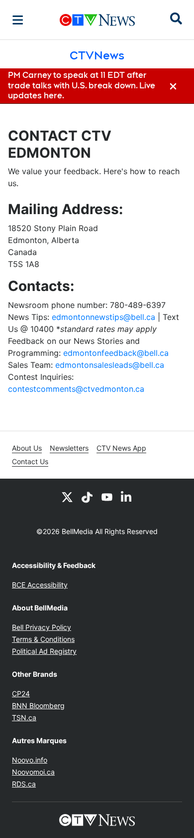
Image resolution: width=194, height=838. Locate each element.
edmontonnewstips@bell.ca (103, 317)
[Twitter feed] (67, 497)
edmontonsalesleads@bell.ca (109, 365)
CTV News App (121, 448)
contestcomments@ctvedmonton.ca (76, 389)
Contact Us (30, 461)
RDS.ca (24, 784)
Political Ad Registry (44, 651)
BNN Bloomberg (38, 705)
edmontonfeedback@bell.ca (116, 353)
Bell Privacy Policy (41, 627)
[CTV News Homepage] (97, 20)
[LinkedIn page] (127, 497)
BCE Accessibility (40, 584)
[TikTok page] (87, 497)
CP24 (21, 693)
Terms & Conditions (43, 639)
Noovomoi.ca (33, 772)
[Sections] (18, 20)
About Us (27, 448)
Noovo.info (29, 760)
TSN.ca (24, 717)
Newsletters (69, 448)
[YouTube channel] (107, 497)
